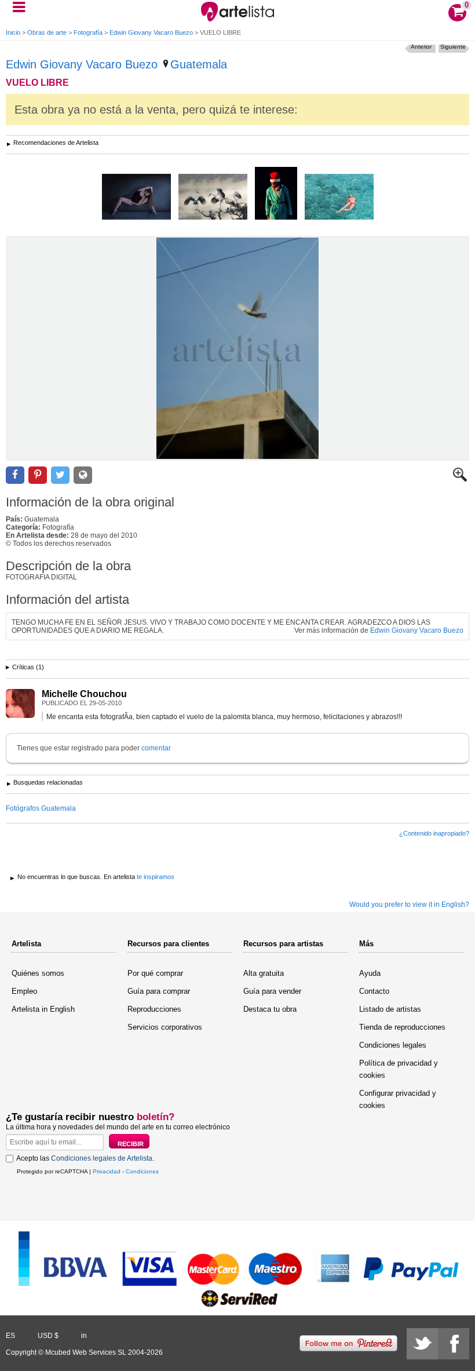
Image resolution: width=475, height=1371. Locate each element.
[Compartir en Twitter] (60, 475)
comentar (156, 748)
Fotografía (88, 32)
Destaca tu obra (270, 1009)
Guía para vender (272, 991)
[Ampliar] (460, 479)
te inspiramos (155, 876)
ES (10, 1336)
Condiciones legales (392, 1045)
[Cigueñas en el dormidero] (213, 197)
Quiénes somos (38, 973)
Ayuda (370, 973)
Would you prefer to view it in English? (409, 904)
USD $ (48, 1336)
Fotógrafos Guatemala (41, 808)
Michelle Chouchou (84, 694)
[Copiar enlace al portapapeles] (83, 475)
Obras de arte (47, 32)
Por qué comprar (155, 973)
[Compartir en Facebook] (15, 475)
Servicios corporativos (164, 1027)
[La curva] (339, 197)
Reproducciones (154, 1009)
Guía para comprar (158, 991)
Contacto (374, 991)
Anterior (421, 46)
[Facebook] (453, 1343)
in (84, 1336)
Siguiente (453, 46)
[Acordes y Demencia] (276, 194)
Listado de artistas (390, 1009)
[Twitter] (422, 1343)
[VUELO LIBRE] (237, 348)
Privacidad (106, 1171)
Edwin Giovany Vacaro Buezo (151, 32)
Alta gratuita (263, 973)
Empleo (24, 991)
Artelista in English (43, 1009)
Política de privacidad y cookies (398, 1069)
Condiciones (142, 1171)
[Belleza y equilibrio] (136, 197)
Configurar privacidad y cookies (397, 1099)
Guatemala (198, 64)
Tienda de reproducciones (402, 1027)
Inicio (13, 32)
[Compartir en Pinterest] (37, 475)
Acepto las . (85, 1158)
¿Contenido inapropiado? (434, 833)
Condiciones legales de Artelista (101, 1158)
